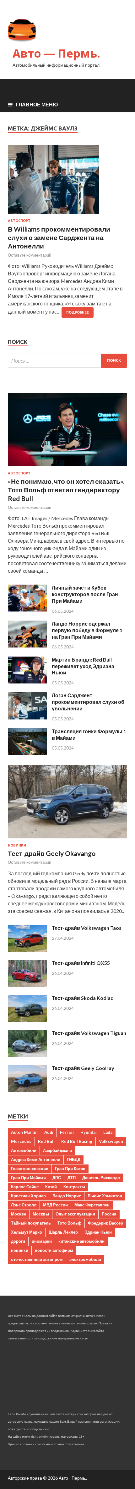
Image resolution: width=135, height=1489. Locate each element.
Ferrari (67, 1132)
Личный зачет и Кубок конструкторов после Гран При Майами (85, 594)
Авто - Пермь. (72, 1478)
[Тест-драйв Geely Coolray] (27, 1090)
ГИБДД (73, 1159)
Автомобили (23, 1150)
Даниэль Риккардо (101, 1177)
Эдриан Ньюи (98, 1232)
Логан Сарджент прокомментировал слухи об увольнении (88, 701)
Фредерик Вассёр (105, 1222)
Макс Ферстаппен (92, 1204)
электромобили (85, 1259)
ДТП (72, 1177)
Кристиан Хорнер (28, 1195)
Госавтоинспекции (29, 1168)
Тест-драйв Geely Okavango (51, 853)
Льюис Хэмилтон (105, 1195)
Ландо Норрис (66, 1195)
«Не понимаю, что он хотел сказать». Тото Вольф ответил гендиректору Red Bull (66, 489)
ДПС (56, 1177)
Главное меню (37, 104)
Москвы (41, 1213)
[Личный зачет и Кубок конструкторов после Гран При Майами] (27, 609)
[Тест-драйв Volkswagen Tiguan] (27, 1055)
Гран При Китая (70, 1168)
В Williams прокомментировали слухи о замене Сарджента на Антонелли (59, 237)
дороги (18, 1241)
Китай (51, 1186)
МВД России (55, 1204)
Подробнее (77, 312)
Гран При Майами (28, 1177)
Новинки (17, 845)
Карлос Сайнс (25, 1186)
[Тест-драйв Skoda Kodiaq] (27, 1020)
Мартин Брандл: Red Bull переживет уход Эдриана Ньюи (83, 666)
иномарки (42, 1241)
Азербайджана (57, 1150)
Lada (107, 1132)
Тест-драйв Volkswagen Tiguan (89, 1033)
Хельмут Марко (26, 1232)
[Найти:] (67, 361)
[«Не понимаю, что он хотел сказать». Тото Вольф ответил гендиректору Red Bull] (67, 467)
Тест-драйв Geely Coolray (83, 1068)
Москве (18, 1213)
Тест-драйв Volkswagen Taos (87, 928)
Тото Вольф (69, 1222)
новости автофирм (54, 1250)
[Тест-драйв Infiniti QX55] (27, 985)
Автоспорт (19, 221)
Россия (109, 1213)
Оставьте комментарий (29, 255)
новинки (19, 1250)
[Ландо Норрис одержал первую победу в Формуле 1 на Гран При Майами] (27, 645)
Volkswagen (111, 1141)
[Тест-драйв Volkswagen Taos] (27, 950)
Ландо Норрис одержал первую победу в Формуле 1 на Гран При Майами (87, 630)
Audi (48, 1132)
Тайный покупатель (31, 1222)
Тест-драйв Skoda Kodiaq (83, 998)
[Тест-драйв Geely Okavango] (67, 839)
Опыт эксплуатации (75, 1213)
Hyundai (88, 1132)
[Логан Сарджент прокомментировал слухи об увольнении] (27, 717)
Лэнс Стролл (23, 1204)
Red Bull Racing (76, 1141)
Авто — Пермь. (56, 53)
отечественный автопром (37, 1259)
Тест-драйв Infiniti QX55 (81, 963)
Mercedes (21, 1141)
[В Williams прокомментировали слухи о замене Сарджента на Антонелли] (67, 182)
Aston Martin (24, 1132)
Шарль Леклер (63, 1232)
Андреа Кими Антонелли (35, 1159)
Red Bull (46, 1141)
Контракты (74, 1186)
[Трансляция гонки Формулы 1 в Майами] (27, 753)
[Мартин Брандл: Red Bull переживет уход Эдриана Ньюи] (27, 681)
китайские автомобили (81, 1241)
